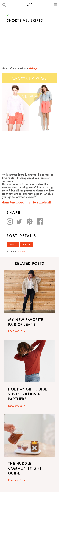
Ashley (33, 68)
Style (13, 244)
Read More (15, 331)
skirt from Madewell (39, 202)
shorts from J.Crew (13, 202)
